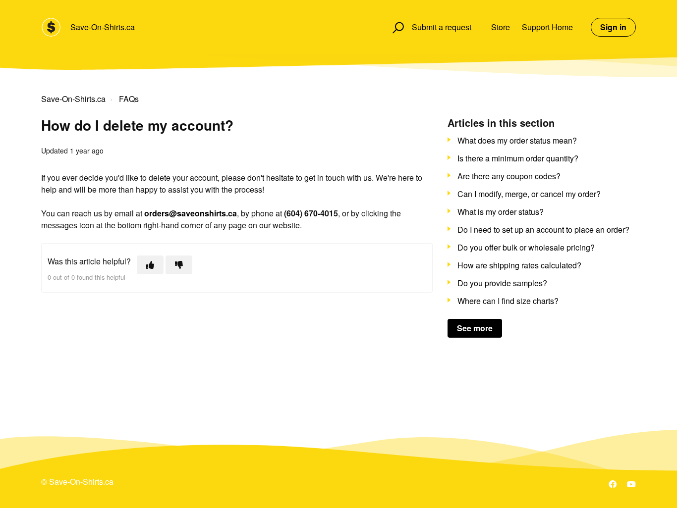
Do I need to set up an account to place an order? (543, 229)
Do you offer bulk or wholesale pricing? (526, 247)
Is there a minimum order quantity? (517, 158)
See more (475, 328)
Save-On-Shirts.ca (102, 27)
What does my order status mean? (517, 140)
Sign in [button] (613, 27)
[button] (397, 27)
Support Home (547, 27)
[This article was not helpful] (179, 264)
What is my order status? (500, 211)
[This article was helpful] (150, 264)
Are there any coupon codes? (509, 176)
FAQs (129, 98)
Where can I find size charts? (508, 300)
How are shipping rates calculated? (519, 265)
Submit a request (441, 27)
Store (500, 27)
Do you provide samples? (502, 283)
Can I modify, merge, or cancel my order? (529, 194)
